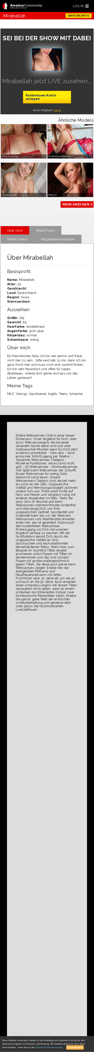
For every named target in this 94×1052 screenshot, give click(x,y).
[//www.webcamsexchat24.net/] (22, 6)
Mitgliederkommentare (58, 239)
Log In (57, 110)
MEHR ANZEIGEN (76, 204)
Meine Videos (17, 239)
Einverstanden (75, 1047)
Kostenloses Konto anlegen (41, 97)
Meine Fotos (45, 230)
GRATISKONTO (78, 15)
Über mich (15, 230)
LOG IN (78, 6)
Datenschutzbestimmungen (49, 1047)
